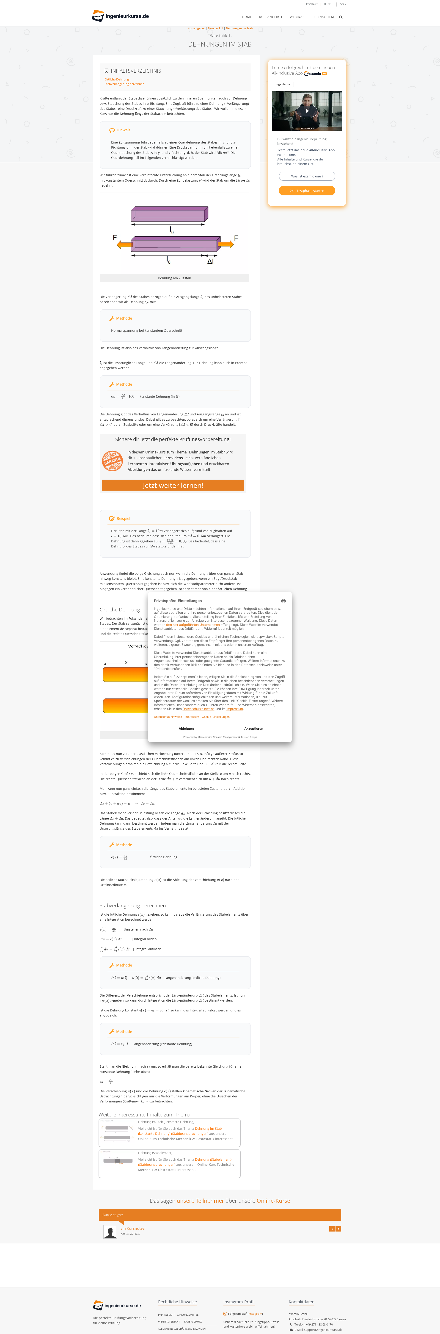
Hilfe (327, 4)
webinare (298, 17)
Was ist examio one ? (307, 176)
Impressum (165, 1314)
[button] (341, 17)
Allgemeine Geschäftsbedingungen (182, 1328)
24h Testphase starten (307, 190)
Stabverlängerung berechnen (124, 84)
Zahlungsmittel (187, 1314)
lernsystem (324, 17)
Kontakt (312, 4)
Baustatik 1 (215, 28)
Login (342, 4)
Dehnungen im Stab (239, 28)
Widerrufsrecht (169, 1321)
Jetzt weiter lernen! (173, 485)
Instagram (255, 1314)
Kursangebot (196, 28)
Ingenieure (282, 84)
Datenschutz (193, 1321)
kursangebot (271, 17)
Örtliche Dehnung (117, 79)
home (247, 17)
